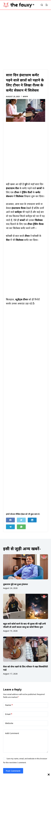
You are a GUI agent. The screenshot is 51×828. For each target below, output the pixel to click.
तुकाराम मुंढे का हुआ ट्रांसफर (15, 584)
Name (9, 705)
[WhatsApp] (21, 526)
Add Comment (12, 733)
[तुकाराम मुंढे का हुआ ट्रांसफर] (25, 566)
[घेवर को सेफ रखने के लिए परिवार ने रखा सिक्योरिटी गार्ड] (25, 649)
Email (8, 714)
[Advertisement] (25, 36)
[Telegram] (10, 526)
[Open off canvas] (47, 5)
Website (9, 723)
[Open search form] (42, 5)
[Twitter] (21, 520)
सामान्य (25, 96)
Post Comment (13, 770)
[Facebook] (10, 520)
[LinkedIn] (32, 520)
